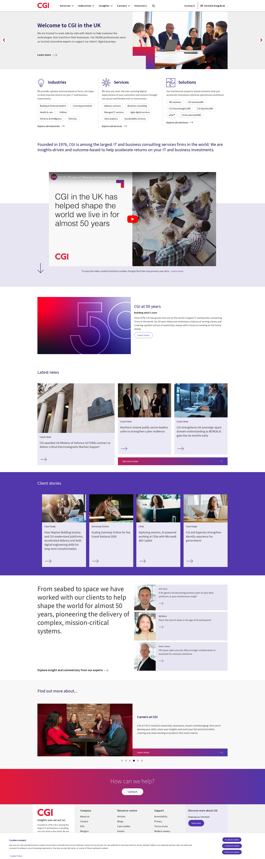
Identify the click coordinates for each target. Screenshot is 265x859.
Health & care (46, 112)
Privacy (158, 821)
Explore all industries (48, 126)
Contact (189, 5)
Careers (84, 821)
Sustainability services (135, 118)
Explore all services (112, 126)
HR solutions (175, 102)
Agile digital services (140, 112)
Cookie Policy (16, 856)
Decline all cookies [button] (232, 852)
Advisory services (112, 105)
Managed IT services (114, 112)
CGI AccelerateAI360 (191, 115)
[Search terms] (153, 6)
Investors (140, 5)
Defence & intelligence (51, 118)
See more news (130, 461)
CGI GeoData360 (195, 102)
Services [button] (65, 5)
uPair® (172, 115)
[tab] (122, 761)
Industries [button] (84, 5)
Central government (82, 105)
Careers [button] (122, 5)
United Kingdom (214, 5)
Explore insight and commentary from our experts (70, 670)
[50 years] (84, 326)
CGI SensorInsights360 (179, 108)
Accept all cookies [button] (232, 839)
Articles (121, 816)
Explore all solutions (177, 122)
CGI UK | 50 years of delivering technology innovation (88, 177)
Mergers (84, 831)
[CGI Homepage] (43, 5)
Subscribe (196, 823)
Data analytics (111, 118)
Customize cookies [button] (232, 846)
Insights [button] (104, 5)
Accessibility (160, 816)
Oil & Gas (72, 118)
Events (121, 831)
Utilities (63, 112)
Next (261, 40)
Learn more (47, 55)
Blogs (120, 821)
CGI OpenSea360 (205, 108)
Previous (4, 40)
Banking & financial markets (53, 105)
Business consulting (137, 105)
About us (84, 816)
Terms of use (161, 826)
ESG (82, 826)
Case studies (123, 826)
